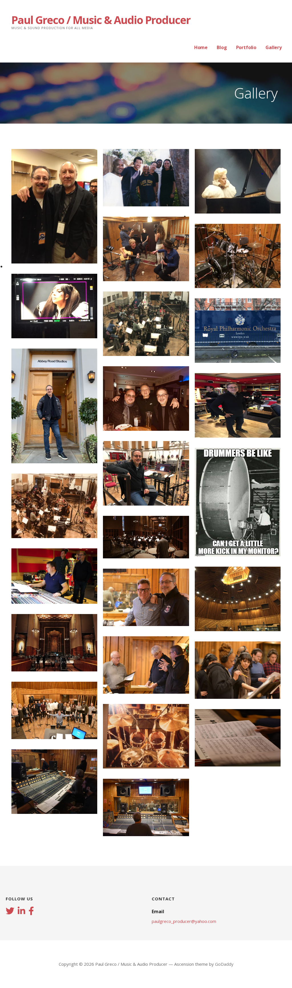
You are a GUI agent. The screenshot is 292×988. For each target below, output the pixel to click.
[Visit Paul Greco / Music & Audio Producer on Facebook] (31, 911)
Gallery (273, 47)
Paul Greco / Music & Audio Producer (100, 19)
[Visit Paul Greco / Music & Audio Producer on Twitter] (10, 911)
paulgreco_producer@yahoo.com (184, 921)
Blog (222, 47)
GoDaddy (224, 964)
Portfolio (246, 47)
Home (201, 47)
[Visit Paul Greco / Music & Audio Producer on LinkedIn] (21, 911)
